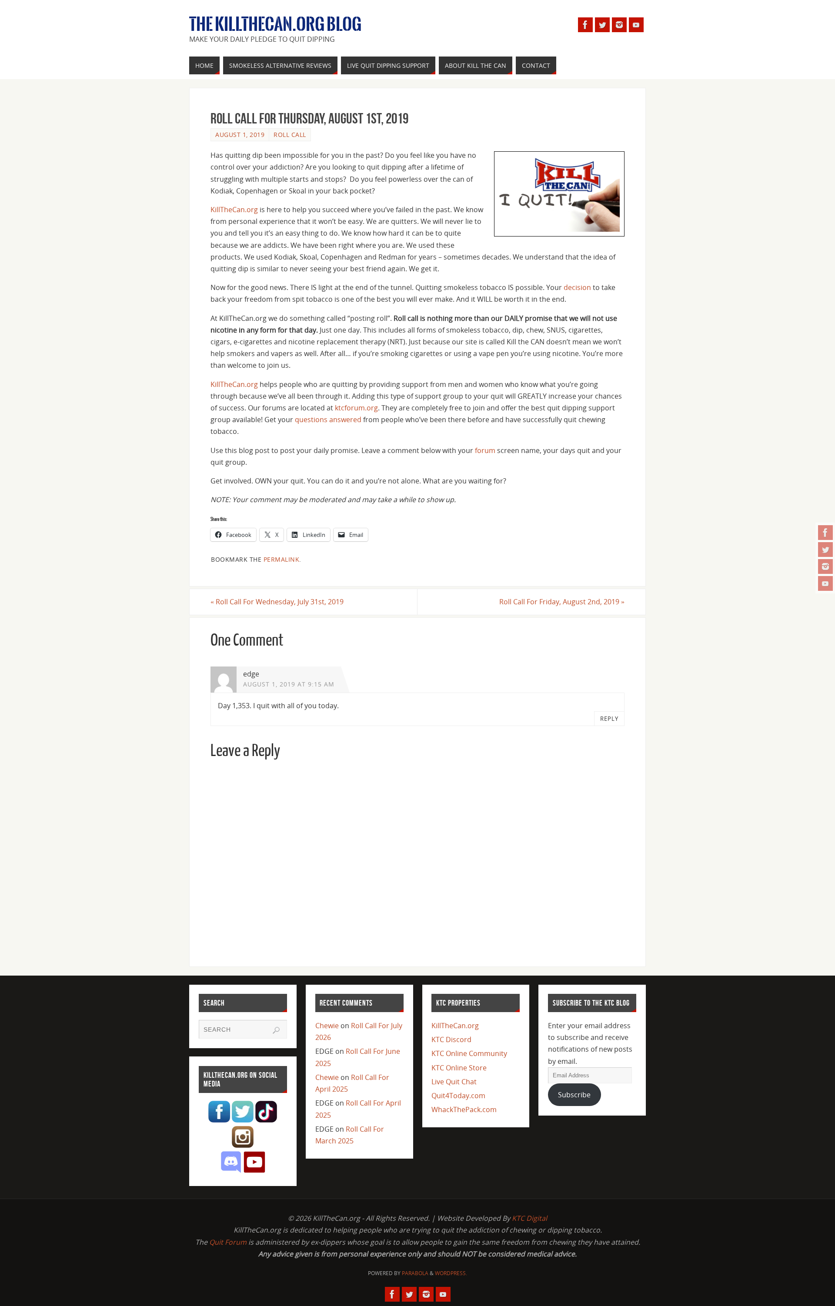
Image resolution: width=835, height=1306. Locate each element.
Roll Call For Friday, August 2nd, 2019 (562, 601)
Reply (609, 719)
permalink (282, 559)
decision (577, 287)
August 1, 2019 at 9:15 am (288, 684)
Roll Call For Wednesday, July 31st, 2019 (277, 601)
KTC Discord (451, 1039)
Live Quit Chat (454, 1081)
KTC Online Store (459, 1068)
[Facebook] (825, 532)
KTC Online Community (469, 1053)
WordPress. (451, 1273)
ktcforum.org (356, 408)
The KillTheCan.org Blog (275, 24)
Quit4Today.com (458, 1095)
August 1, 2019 (239, 134)
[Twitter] (825, 549)
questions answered (328, 419)
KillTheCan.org (234, 209)
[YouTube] (825, 583)
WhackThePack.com (464, 1109)
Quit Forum (228, 1242)
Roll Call (290, 134)
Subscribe (574, 1094)
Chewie (327, 1025)
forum (485, 450)
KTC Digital (529, 1218)
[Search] (276, 1030)
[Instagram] (825, 566)
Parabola (415, 1273)
